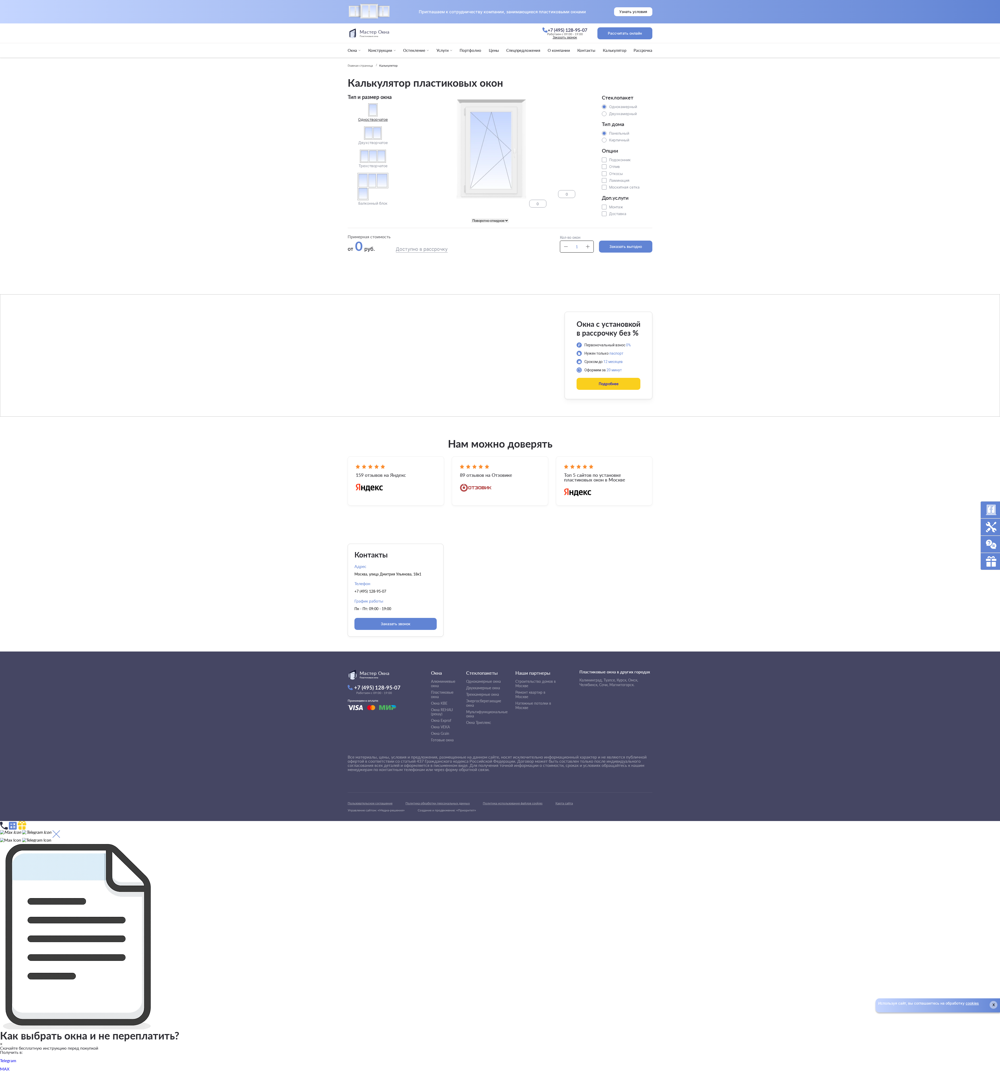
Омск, (633, 680)
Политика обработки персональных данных (437, 803)
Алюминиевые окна (443, 683)
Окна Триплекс (478, 722)
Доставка (617, 213)
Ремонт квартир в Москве (530, 694)
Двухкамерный (623, 113)
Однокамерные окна (483, 681)
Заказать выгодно (625, 246)
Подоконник (620, 160)
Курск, (622, 680)
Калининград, (591, 680)
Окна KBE (439, 703)
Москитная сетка (624, 187)
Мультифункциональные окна (487, 714)
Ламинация (619, 180)
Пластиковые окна (442, 694)
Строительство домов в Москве (535, 683)
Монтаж (616, 207)
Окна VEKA (440, 727)
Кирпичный (619, 140)
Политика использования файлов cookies (512, 803)
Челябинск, (588, 684)
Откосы (616, 173)
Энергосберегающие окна (483, 703)
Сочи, (603, 684)
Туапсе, (610, 680)
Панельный (619, 133)
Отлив (614, 166)
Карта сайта (564, 803)
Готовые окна (442, 740)
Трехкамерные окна (482, 694)
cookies (972, 1003)
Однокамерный (623, 106)
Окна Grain (440, 733)
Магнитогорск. (621, 684)
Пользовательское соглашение (370, 803)
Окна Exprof (441, 720)
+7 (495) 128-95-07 (370, 591)
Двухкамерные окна (483, 688)
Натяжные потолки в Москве (533, 705)
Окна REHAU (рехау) (442, 711)
